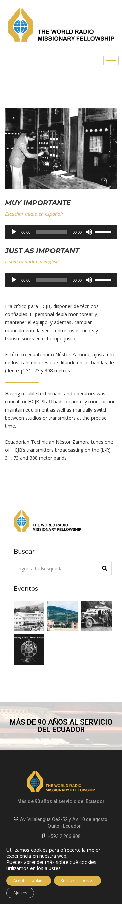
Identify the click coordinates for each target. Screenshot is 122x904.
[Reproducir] (14, 232)
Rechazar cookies (77, 880)
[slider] (104, 231)
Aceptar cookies (28, 880)
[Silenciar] (89, 232)
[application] (61, 232)
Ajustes (20, 893)
